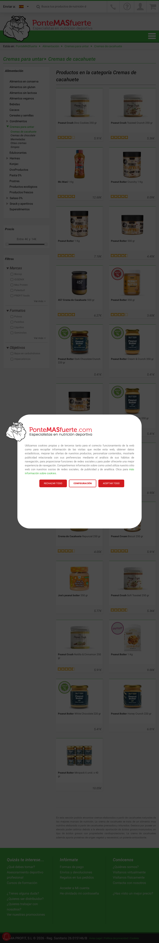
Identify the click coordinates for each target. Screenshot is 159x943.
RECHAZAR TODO (53, 483)
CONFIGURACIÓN (82, 483)
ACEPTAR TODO (111, 483)
